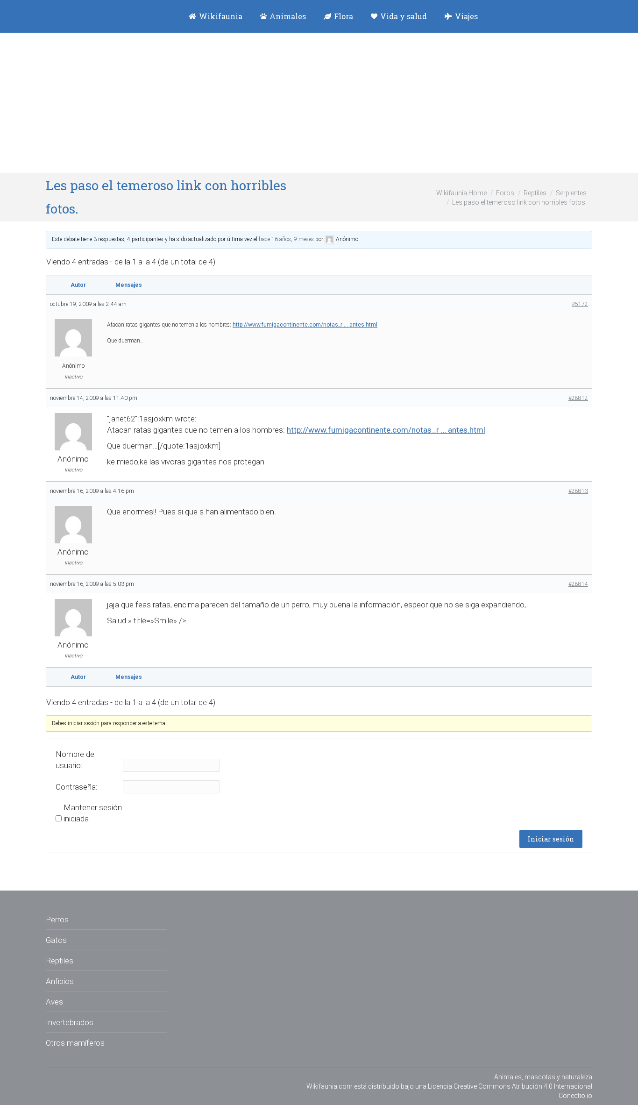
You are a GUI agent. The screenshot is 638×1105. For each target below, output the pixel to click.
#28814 (578, 584)
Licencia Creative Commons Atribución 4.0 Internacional (510, 1086)
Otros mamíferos (75, 1043)
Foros (505, 193)
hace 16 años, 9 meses (286, 239)
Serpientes (571, 193)
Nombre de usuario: (75, 759)
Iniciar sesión (551, 838)
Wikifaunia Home (461, 193)
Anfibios (60, 981)
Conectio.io (575, 1095)
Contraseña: (77, 786)
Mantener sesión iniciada (93, 813)
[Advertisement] (319, 102)
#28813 (578, 491)
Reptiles (535, 193)
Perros (57, 919)
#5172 (580, 304)
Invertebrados (69, 1022)
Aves (54, 1001)
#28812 (578, 398)
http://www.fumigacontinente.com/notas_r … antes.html (305, 324)
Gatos (56, 940)
